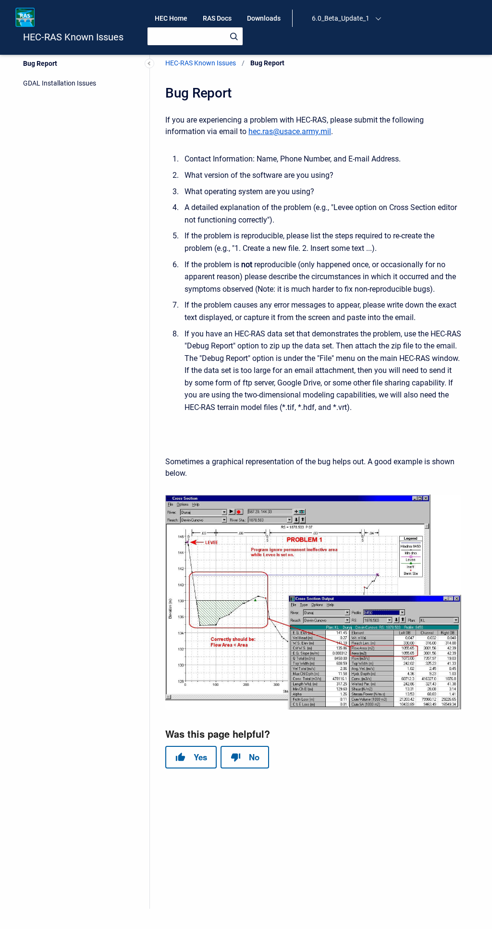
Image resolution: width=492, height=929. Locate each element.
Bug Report (40, 63)
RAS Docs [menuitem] (217, 18)
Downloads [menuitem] (264, 18)
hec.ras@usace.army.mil (289, 131)
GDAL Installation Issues (59, 83)
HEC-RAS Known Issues (73, 37)
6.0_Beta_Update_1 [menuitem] (340, 18)
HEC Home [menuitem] (171, 18)
